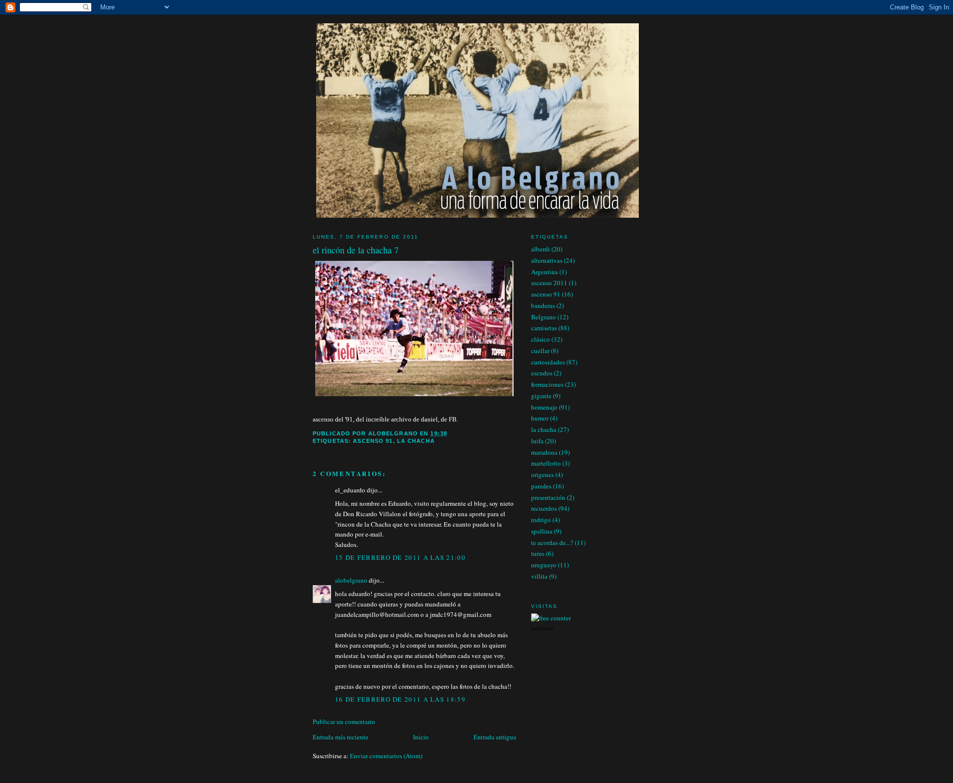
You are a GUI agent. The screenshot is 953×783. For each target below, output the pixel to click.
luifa (537, 440)
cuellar (540, 350)
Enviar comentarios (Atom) (386, 755)
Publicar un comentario (344, 721)
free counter (542, 628)
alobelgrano (351, 580)
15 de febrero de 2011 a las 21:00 (400, 557)
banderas (543, 305)
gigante (541, 395)
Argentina (544, 271)
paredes (541, 486)
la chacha (416, 441)
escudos (541, 372)
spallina (541, 531)
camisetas (544, 327)
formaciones (547, 384)
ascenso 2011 (549, 282)
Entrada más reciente (340, 736)
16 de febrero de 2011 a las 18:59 (400, 699)
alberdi (540, 248)
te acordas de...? (552, 542)
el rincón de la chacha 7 (356, 250)
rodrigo (541, 519)
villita (539, 576)
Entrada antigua (495, 736)
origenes (542, 474)
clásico (540, 339)
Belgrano (543, 316)
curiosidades (548, 362)
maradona (544, 452)
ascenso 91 (373, 441)
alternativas (546, 260)
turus (538, 553)
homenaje (544, 407)
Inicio (421, 736)
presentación (548, 497)
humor (539, 418)
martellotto (546, 463)
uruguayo (543, 564)
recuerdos (544, 508)
